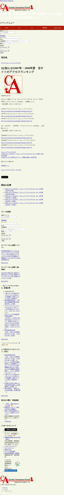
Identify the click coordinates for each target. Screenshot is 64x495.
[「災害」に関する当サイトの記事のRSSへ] (12, 405)
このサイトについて (11, 446)
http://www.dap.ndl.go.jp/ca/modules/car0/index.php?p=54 (16, 121)
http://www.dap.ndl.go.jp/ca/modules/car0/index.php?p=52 (16, 111)
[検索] (0, 34)
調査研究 (44, 27)
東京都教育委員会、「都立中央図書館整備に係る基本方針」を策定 (12, 302)
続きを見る (4, 263)
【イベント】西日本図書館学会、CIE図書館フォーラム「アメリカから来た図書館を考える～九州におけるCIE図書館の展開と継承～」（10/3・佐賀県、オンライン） (12, 367)
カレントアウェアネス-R (8, 152)
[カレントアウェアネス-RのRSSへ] (7, 345)
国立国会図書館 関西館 (12, 453)
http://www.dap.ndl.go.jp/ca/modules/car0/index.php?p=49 (16, 138)
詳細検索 (2, 36)
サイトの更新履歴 (10, 451)
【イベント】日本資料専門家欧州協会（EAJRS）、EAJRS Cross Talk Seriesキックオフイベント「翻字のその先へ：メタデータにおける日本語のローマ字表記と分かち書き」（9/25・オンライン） (12, 321)
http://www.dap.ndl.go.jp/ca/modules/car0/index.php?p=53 (16, 116)
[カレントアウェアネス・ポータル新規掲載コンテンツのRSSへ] (14, 435)
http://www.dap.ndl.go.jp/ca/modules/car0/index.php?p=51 (16, 147)
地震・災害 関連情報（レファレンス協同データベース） (12, 412)
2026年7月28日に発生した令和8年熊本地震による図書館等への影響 (12, 384)
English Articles (57, 27)
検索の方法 (8, 449)
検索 (2, 52)
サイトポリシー (9, 448)
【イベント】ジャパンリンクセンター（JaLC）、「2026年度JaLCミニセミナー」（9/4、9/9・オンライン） (12, 309)
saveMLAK (8, 421)
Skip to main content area (6, 0)
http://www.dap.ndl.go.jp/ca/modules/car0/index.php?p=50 (16, 142)
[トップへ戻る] (0, 494)
